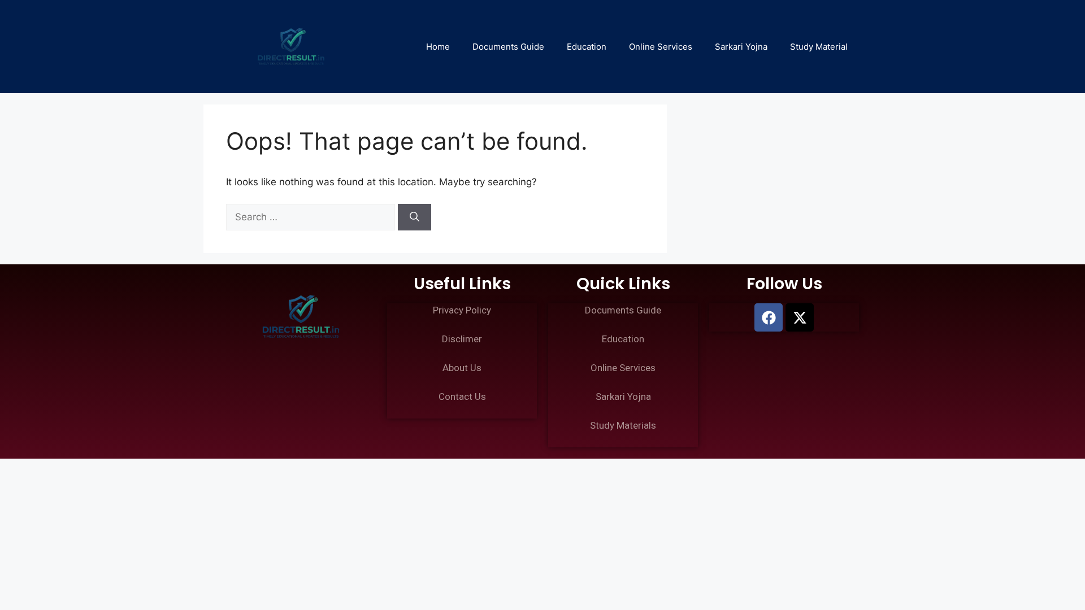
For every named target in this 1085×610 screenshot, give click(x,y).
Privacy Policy (462, 310)
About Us (461, 367)
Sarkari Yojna (741, 46)
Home (438, 46)
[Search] (414, 217)
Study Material (819, 46)
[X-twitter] (799, 317)
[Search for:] (312, 217)
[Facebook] (768, 317)
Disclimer (462, 339)
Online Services (660, 46)
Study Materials (623, 425)
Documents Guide (508, 46)
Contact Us (462, 396)
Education (586, 46)
